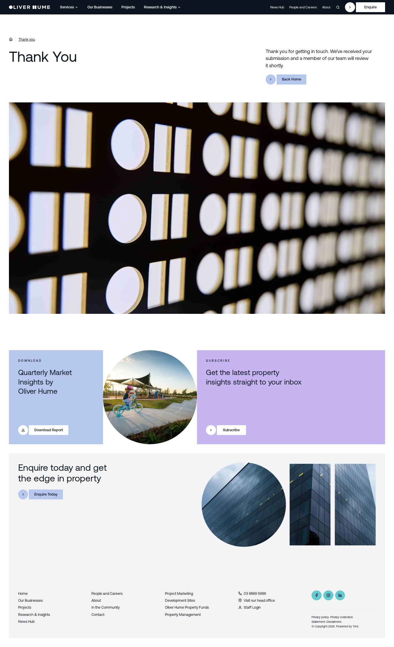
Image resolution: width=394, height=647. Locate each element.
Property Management (183, 614)
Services (67, 7)
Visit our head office (259, 600)
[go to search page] (338, 7)
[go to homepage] (29, 7)
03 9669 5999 (255, 593)
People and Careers (303, 7)
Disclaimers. (334, 621)
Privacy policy (320, 617)
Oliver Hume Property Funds (187, 607)
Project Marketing (179, 593)
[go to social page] (317, 595)
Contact (97, 614)
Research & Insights (160, 7)
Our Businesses (99, 7)
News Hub (277, 7)
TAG (356, 626)
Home (23, 593)
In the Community (105, 607)
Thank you (26, 39)
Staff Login (252, 607)
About (326, 7)
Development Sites (180, 600)
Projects (128, 7)
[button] (69, 7)
